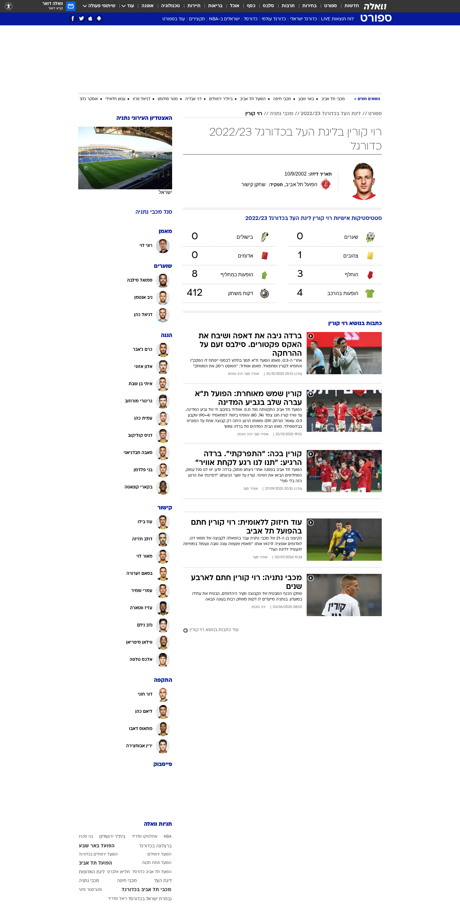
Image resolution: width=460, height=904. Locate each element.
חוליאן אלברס (118, 872)
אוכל (234, 6)
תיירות (194, 6)
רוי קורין (253, 113)
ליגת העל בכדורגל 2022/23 (331, 113)
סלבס (268, 6)
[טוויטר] (81, 19)
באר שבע (306, 99)
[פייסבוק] (73, 19)
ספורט (330, 6)
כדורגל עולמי (274, 19)
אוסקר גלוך (88, 99)
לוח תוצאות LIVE (337, 19)
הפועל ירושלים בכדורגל (98, 854)
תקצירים (197, 19)
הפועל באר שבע (97, 846)
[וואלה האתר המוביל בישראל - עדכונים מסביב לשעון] (375, 6)
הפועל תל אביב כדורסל (151, 872)
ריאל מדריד (117, 899)
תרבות (288, 6)
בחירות (309, 6)
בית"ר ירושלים (221, 99)
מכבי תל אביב (333, 99)
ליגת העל (162, 881)
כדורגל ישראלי (303, 19)
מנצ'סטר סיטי (90, 890)
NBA (167, 837)
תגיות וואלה (158, 824)
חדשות (352, 6)
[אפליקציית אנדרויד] (99, 19)
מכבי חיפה (282, 99)
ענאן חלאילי (115, 99)
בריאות (215, 6)
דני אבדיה (193, 99)
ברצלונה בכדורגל (155, 846)
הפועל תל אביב (253, 99)
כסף (251, 6)
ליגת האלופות (92, 872)
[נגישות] (9, 6)
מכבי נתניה (281, 113)
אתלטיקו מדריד (144, 837)
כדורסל (251, 19)
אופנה (147, 6)
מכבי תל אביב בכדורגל (146, 889)
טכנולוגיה (170, 6)
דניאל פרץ (141, 99)
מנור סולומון (168, 99)
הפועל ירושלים (159, 854)
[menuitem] (348, 6)
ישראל (165, 192)
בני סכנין (86, 837)
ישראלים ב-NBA (224, 19)
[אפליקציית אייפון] (90, 19)
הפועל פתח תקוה (156, 863)
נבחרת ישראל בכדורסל (149, 899)
